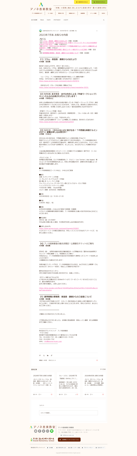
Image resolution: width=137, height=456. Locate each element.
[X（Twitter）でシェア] (44, 355)
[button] (103, 19)
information (57, 19)
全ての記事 (34, 19)
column (66, 19)
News (42, 19)
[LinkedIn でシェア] (47, 355)
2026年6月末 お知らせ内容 (94, 375)
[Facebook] (39, 431)
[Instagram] (47, 431)
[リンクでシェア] (51, 355)
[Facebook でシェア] (40, 355)
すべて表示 (103, 369)
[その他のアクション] (97, 31)
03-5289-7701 (66, 432)
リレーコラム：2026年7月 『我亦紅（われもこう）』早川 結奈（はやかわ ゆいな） (68, 377)
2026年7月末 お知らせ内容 (42, 375)
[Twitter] (43, 431)
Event (49, 19)
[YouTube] (35, 431)
